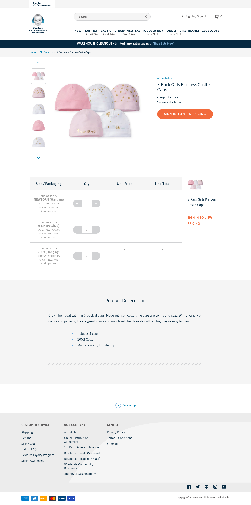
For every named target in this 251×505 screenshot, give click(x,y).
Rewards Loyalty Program (37, 455)
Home (33, 52)
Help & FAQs (29, 449)
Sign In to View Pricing (185, 113)
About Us (70, 432)
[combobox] (112, 17)
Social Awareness (32, 460)
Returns (26, 438)
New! (78, 30)
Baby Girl (108, 32)
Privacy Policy (116, 432)
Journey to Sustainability (80, 473)
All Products (46, 52)
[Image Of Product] (98, 110)
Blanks (194, 30)
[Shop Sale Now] (163, 43)
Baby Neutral (129, 32)
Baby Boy (91, 32)
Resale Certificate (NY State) (82, 458)
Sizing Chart (29, 443)
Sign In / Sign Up (196, 16)
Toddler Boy (152, 32)
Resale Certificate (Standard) (82, 453)
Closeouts (210, 30)
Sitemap (112, 443)
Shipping (27, 432)
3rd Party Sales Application (81, 447)
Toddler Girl (175, 32)
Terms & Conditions (119, 438)
